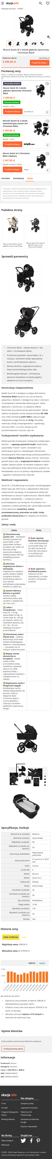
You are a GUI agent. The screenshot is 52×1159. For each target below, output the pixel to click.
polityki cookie (34, 1155)
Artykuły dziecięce (8, 9)
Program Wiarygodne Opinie (9, 1113)
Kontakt (4, 1107)
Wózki (20, 9)
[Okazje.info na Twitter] (23, 1140)
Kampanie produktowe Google (30, 1120)
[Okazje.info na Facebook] (31, 1140)
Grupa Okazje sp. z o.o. (20, 1152)
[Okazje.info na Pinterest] (38, 1140)
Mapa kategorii (7, 1140)
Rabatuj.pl (5, 1145)
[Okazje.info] (13, 3)
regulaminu (20, 1155)
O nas (3, 1103)
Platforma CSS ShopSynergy (26, 1113)
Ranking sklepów (8, 1119)
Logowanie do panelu (29, 1107)
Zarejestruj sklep (27, 1103)
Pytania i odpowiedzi (29, 1126)
